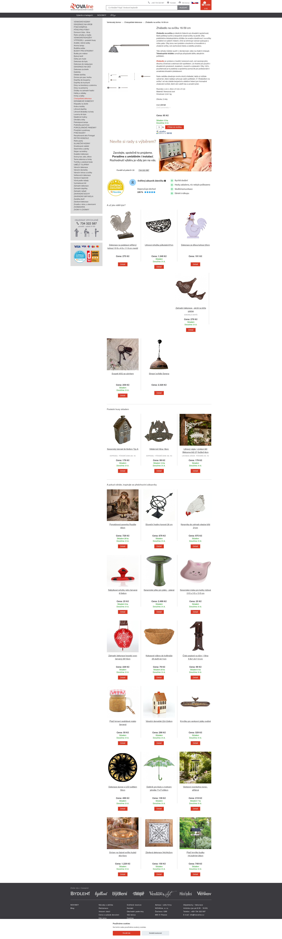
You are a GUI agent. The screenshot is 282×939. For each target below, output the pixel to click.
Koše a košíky (79, 106)
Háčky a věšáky (80, 93)
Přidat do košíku (174, 127)
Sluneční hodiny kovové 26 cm (159, 524)
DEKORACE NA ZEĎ (82, 66)
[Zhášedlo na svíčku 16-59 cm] (129, 69)
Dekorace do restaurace (83, 64)
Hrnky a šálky (79, 95)
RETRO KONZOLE (81, 138)
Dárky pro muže (80, 58)
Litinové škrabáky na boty (84, 111)
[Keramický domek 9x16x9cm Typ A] (123, 446)
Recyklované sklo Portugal (84, 135)
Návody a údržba (106, 905)
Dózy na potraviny (81, 88)
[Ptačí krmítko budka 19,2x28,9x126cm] (195, 849)
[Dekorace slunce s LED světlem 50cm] (123, 784)
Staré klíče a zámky (81, 148)
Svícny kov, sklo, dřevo (83, 156)
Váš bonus (185, 3)
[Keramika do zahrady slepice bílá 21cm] (195, 521)
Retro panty (78, 140)
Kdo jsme (103, 918)
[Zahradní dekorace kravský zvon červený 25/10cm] (123, 652)
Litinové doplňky (80, 109)
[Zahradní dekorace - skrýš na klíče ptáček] (191, 305)
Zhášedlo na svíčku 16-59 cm (156, 22)
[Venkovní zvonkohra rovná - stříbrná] (195, 784)
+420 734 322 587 (157, 3)
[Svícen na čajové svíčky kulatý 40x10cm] (123, 849)
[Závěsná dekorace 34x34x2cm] (159, 849)
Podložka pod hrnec (81, 125)
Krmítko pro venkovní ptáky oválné (195, 721)
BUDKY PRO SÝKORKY (83, 51)
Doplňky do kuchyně (82, 82)
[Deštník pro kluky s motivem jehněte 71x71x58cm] (159, 784)
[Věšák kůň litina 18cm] (159, 446)
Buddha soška (79, 48)
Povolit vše (126, 933)
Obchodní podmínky (135, 911)
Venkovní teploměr (81, 178)
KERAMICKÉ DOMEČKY (84, 101)
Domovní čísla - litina (82, 32)
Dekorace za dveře (81, 69)
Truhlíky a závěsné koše (83, 162)
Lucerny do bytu (80, 114)
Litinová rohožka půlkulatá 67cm (159, 244)
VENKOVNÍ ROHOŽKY (83, 37)
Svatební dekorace (81, 154)
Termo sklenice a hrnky (83, 159)
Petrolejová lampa (81, 122)
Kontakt (173, 3)
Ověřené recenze (134, 905)
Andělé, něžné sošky (82, 43)
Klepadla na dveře (81, 103)
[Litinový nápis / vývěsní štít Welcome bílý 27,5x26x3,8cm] (195, 446)
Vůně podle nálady (81, 180)
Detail (122, 264)
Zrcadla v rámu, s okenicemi (85, 204)
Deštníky (77, 72)
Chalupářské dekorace (83, 98)
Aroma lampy (79, 45)
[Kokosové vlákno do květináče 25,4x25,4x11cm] (159, 652)
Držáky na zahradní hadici (84, 90)
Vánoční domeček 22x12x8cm (159, 721)
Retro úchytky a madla (82, 35)
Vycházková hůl (80, 183)
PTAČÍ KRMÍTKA (80, 27)
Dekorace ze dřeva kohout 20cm (195, 244)
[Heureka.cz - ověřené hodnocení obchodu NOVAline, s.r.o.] (80, 262)
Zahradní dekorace (81, 185)
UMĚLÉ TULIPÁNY (81, 164)
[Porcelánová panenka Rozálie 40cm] (123, 521)
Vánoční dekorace (81, 167)
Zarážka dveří (79, 199)
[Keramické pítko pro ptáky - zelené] (159, 587)
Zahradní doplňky (80, 188)
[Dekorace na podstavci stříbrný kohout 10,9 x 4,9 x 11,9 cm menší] (123, 242)
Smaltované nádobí (81, 146)
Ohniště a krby (79, 119)
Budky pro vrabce (80, 53)
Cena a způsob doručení (109, 915)
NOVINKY (101, 15)
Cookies (130, 918)
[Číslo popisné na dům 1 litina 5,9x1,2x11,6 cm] (195, 652)
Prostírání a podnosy (82, 130)
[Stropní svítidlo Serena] (159, 370)
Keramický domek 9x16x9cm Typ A (122, 448)
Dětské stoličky (80, 74)
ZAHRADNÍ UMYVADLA (83, 196)
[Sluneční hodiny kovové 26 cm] (159, 521)
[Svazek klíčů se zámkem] (123, 370)
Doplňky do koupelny (82, 80)
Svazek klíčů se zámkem (123, 373)
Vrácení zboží (104, 911)
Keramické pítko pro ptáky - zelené (159, 589)
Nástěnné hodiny (80, 117)
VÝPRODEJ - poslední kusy (85, 40)
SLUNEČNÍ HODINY (82, 143)
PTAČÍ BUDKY (79, 133)
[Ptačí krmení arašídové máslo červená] (123, 718)
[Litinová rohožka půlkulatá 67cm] (159, 242)
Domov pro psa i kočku (83, 77)
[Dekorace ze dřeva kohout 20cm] (195, 242)
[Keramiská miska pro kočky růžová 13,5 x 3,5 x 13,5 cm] (195, 587)
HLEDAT (183, 8)
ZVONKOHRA (79, 207)
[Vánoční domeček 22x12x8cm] (159, 718)
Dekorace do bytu (81, 61)
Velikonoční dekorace (82, 175)
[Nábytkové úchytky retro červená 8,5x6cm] (123, 587)
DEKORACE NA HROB (83, 24)
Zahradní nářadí (80, 191)
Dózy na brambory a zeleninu (85, 85)
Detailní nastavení (155, 933)
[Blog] (113, 15)
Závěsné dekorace (81, 201)
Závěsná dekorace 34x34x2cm (159, 852)
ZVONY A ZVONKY (81, 209)
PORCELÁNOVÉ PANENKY (85, 127)
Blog (72, 908)
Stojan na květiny (80, 151)
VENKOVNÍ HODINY (82, 21)
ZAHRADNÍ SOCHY (82, 193)
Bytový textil (78, 56)
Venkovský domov (114, 22)
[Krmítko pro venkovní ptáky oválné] (195, 718)
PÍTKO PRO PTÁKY (81, 29)
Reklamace (103, 908)
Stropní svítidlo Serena (159, 373)
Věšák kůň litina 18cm (159, 448)
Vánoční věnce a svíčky (83, 172)
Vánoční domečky (81, 170)
